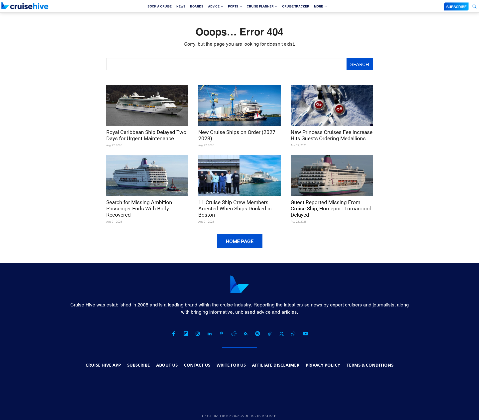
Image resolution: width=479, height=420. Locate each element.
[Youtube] (305, 333)
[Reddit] (233, 333)
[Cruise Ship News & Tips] (25, 5)
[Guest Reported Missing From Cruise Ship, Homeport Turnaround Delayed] (332, 175)
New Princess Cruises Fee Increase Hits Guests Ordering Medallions (331, 135)
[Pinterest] (221, 333)
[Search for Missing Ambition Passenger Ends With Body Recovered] (147, 175)
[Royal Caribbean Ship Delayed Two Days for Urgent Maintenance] (147, 105)
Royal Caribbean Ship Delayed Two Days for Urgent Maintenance (146, 135)
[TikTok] (269, 333)
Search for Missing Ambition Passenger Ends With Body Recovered (139, 208)
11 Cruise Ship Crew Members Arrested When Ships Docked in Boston (235, 208)
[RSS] (245, 333)
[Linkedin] (209, 333)
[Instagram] (197, 333)
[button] (474, 6)
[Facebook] (173, 333)
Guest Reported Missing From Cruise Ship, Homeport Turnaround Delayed (331, 208)
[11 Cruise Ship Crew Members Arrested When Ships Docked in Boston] (239, 175)
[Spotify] (257, 333)
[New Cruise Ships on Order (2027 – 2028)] (239, 105)
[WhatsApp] (293, 333)
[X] (281, 333)
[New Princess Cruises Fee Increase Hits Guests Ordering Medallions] (332, 105)
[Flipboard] (185, 333)
